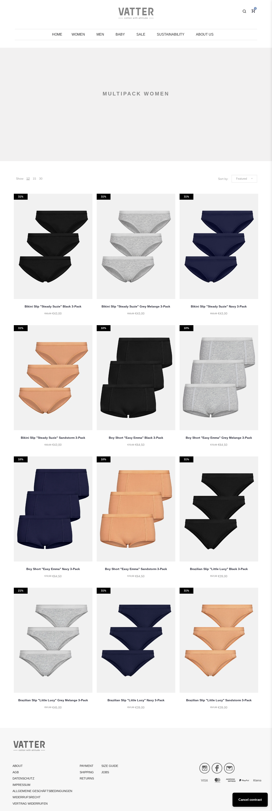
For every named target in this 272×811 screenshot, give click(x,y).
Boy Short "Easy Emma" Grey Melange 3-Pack (219, 437)
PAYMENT (87, 766)
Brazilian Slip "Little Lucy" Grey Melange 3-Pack (53, 700)
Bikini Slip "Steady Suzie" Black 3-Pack (53, 306)
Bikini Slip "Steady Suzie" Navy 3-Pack (219, 306)
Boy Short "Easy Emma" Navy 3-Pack (53, 569)
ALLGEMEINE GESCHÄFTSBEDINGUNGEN (42, 791)
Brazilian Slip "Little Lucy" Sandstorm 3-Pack (219, 700)
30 (40, 178)
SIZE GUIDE (109, 766)
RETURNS (87, 778)
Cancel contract (250, 799)
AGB (16, 772)
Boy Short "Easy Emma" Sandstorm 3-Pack (136, 569)
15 (34, 178)
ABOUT (18, 766)
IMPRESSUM (21, 784)
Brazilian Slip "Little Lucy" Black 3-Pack (219, 569)
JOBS (105, 772)
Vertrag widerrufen (30, 803)
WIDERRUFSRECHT (27, 797)
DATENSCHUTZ (23, 778)
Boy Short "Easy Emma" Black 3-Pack (136, 437)
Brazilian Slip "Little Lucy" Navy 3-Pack (136, 700)
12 (28, 178)
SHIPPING (87, 772)
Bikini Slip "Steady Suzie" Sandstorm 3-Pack (53, 437)
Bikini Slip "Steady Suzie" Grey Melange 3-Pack (136, 306)
